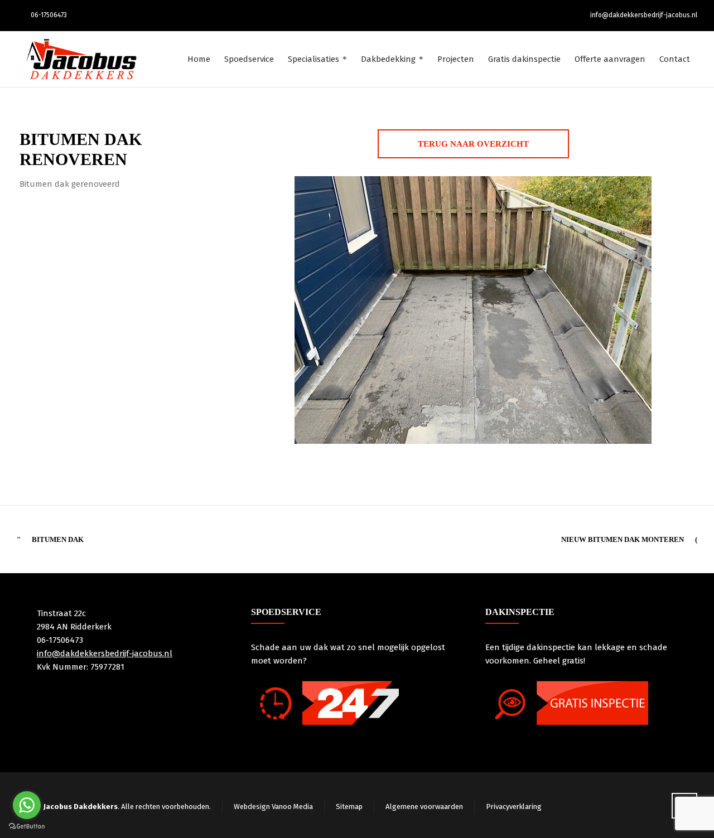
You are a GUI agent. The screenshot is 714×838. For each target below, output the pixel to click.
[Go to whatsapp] (27, 805)
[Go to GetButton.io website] (27, 826)
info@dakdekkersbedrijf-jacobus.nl (643, 15)
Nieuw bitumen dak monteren (622, 539)
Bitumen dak (58, 539)
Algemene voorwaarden (424, 806)
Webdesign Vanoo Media (273, 806)
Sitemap (349, 806)
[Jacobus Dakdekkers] (81, 59)
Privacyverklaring (514, 806)
